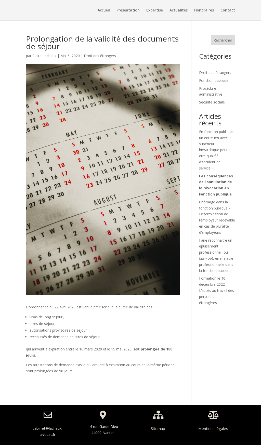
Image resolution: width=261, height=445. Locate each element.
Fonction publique (213, 80)
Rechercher (223, 40)
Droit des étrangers (100, 55)
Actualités (178, 10)
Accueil (104, 10)
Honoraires (204, 10)
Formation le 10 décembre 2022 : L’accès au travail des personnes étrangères (216, 290)
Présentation (128, 10)
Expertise (154, 10)
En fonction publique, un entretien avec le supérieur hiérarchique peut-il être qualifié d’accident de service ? (216, 150)
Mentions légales (213, 428)
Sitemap (158, 428)
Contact (227, 10)
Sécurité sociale (212, 102)
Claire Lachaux (44, 55)
